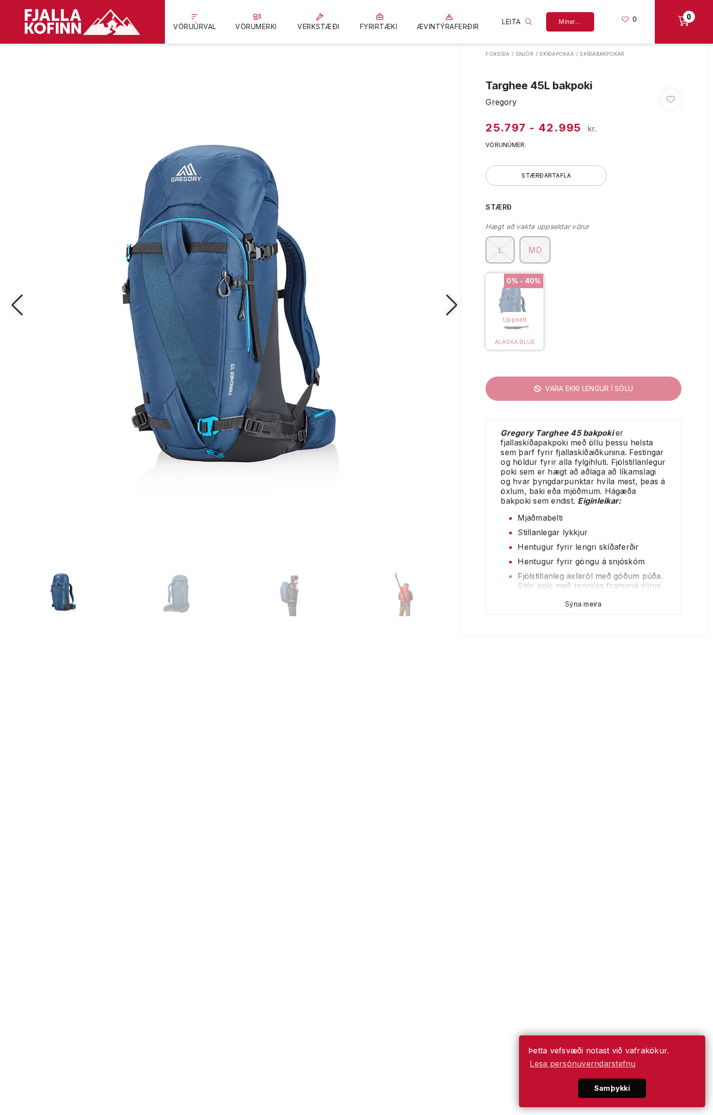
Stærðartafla (546, 175)
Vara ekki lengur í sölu (588, 388)
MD (535, 250)
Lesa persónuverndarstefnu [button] (582, 1063)
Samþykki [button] (612, 1088)
